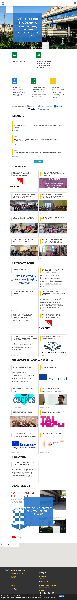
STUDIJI (12, 572)
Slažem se (61, 596)
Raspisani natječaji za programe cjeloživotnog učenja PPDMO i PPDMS (37, 152)
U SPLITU (39, 3)
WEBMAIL (48, 585)
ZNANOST (12, 575)
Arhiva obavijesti (38, 161)
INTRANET (41, 585)
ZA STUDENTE (13, 577)
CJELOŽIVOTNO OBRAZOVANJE (17, 573)
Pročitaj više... (15, 130)
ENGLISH (54, 585)
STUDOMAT (42, 590)
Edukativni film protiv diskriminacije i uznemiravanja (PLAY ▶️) (38, 511)
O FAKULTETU (13, 576)
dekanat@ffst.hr (14, 589)
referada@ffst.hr (42, 576)
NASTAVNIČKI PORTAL (44, 587)
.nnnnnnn (37, 52)
